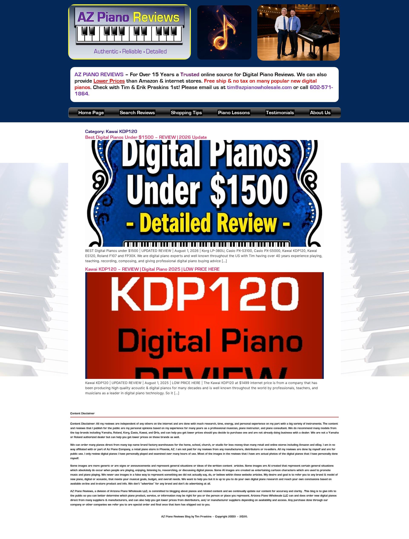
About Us (320, 112)
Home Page (91, 112)
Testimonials (280, 112)
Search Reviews (137, 112)
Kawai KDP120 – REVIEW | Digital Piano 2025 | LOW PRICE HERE (152, 269)
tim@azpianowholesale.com (259, 87)
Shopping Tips (186, 112)
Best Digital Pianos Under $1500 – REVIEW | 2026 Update (146, 137)
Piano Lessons (234, 112)
